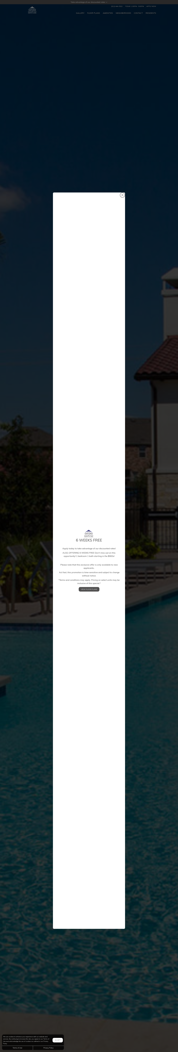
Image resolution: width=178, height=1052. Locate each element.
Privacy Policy (48, 1048)
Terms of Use (17, 1048)
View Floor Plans (89, 589)
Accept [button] (58, 1040)
